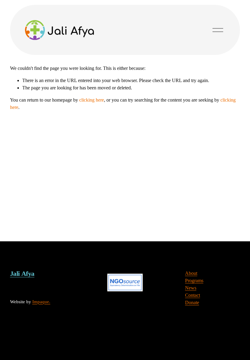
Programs (194, 280)
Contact (192, 295)
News (190, 287)
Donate (192, 302)
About (191, 273)
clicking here (91, 100)
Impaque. (41, 301)
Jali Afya (22, 273)
